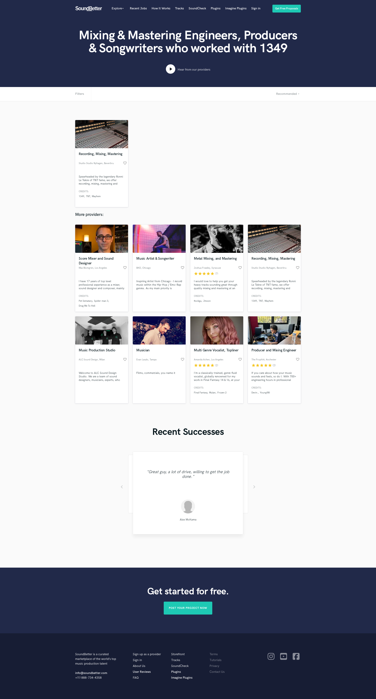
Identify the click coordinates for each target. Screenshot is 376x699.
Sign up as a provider (147, 654)
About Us (139, 666)
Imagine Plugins (236, 8)
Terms (214, 654)
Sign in (255, 8)
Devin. (254, 392)
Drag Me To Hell (87, 305)
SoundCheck (197, 8)
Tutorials (215, 660)
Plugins (216, 8)
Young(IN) (265, 392)
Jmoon (207, 301)
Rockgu (198, 301)
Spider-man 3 (101, 301)
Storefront (178, 654)
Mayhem (96, 196)
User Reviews (142, 672)
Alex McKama (188, 519)
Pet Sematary (85, 301)
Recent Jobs (138, 8)
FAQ (136, 678)
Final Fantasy (200, 392)
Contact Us (217, 672)
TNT (88, 196)
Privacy (214, 666)
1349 (81, 196)
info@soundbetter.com (91, 673)
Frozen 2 (222, 392)
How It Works (161, 8)
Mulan (212, 392)
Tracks (179, 8)
